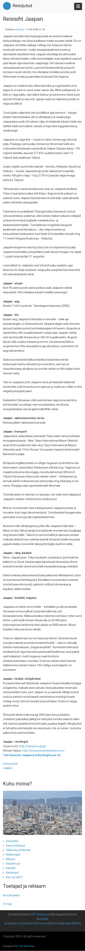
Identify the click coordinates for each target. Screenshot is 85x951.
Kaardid (10, 868)
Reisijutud (22, 5)
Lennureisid (10, 763)
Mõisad (10, 859)
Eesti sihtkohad (15, 845)
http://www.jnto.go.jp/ (32, 746)
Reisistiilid (12, 841)
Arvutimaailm (11, 895)
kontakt (42, 919)
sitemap (56, 923)
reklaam (30, 923)
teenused (43, 923)
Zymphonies (26, 946)
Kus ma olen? (14, 877)
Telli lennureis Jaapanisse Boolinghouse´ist (31, 755)
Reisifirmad (13, 863)
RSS (77, 923)
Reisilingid (12, 872)
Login (8, 923)
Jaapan (7, 768)
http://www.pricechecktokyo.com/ (43, 750)
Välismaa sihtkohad (18, 850)
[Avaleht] (7, 5)
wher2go (19, 29)
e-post (18, 923)
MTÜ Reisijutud (39, 914)
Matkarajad (13, 854)
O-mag (7, 903)
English (67, 923)
